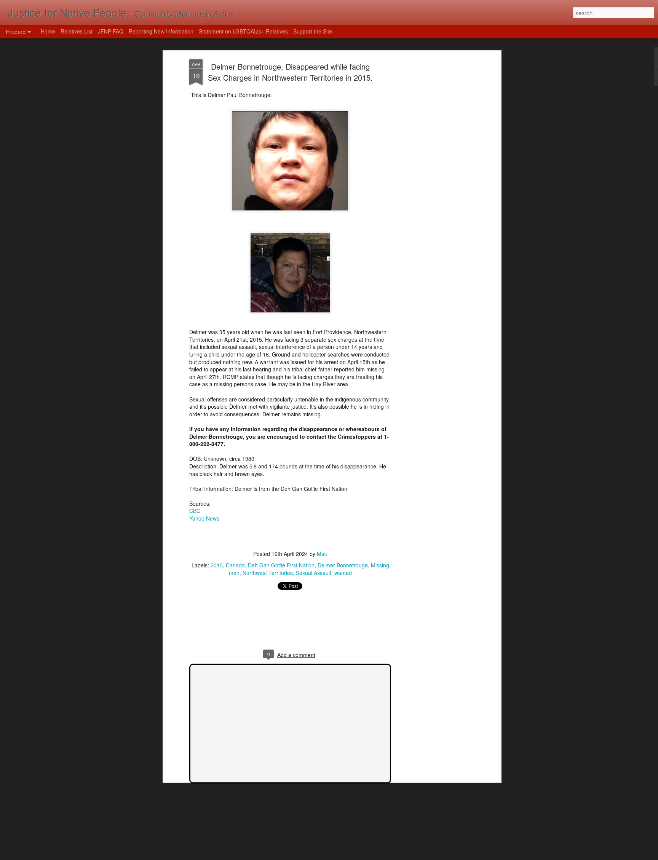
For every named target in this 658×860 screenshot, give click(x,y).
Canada (235, 565)
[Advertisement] (433, 179)
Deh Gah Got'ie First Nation (281, 565)
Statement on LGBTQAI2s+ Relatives (243, 31)
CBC (194, 510)
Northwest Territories (268, 573)
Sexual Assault (313, 573)
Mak (322, 553)
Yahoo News (204, 518)
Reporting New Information (161, 31)
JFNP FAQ (110, 31)
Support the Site (312, 31)
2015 (217, 565)
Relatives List (77, 31)
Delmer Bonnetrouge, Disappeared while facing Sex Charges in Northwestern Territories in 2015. (290, 72)
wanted (343, 573)
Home (48, 31)
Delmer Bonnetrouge (343, 565)
